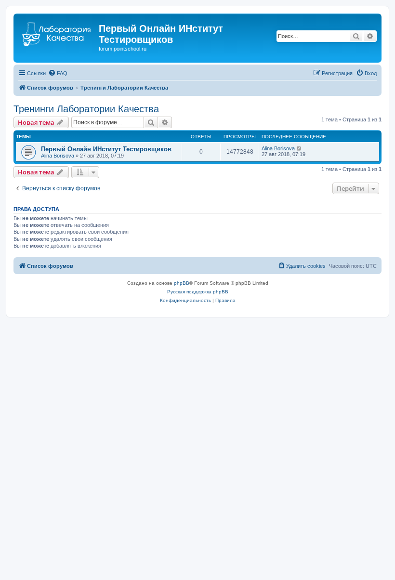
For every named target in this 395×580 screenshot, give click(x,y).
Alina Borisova (57, 155)
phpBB (181, 283)
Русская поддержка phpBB (197, 291)
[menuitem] (57, 73)
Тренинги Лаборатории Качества (86, 109)
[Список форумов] (57, 31)
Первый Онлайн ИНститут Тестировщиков (106, 149)
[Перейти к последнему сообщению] (299, 148)
